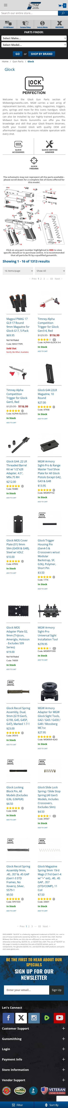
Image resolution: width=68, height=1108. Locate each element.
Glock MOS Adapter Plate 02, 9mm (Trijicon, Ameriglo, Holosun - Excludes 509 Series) (18, 637)
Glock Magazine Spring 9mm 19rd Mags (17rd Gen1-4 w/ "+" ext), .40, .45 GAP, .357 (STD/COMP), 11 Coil (49, 878)
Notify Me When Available (17, 352)
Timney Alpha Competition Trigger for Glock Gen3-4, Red (48, 325)
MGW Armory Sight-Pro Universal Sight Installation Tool (48, 633)
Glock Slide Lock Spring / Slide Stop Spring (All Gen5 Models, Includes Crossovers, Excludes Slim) (49, 797)
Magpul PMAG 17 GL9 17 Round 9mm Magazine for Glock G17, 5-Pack (18, 325)
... (48, 278)
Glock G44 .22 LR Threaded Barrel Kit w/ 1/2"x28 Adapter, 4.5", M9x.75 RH (16, 469)
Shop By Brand (41, 54)
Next (58, 278)
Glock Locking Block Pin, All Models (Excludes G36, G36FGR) (17, 793)
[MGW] (34, 5)
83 (51, 278)
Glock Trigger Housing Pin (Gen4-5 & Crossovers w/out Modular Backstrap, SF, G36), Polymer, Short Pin (49, 554)
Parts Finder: (34, 32)
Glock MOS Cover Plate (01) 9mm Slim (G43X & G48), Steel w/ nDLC (17, 546)
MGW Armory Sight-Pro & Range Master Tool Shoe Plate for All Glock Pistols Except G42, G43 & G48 (49, 471)
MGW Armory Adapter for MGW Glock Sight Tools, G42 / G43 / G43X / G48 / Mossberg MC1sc (49, 718)
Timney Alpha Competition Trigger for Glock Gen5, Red (16, 396)
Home (5, 61)
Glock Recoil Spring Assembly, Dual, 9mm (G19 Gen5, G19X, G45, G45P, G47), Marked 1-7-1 (18, 716)
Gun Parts (18, 61)
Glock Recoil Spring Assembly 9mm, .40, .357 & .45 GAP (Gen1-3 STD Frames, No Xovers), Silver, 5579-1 (18, 878)
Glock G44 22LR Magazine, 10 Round (47, 394)
